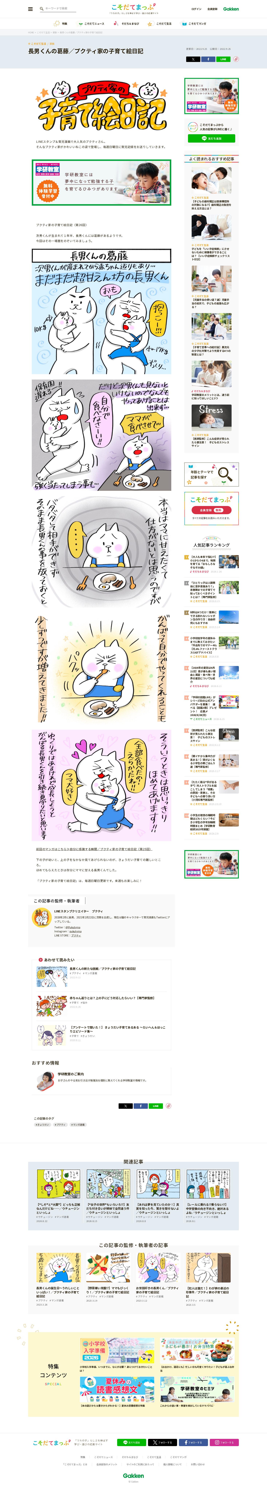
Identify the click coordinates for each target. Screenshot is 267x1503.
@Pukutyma (73, 927)
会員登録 (212, 9)
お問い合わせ (198, 1464)
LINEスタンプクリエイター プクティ (78, 911)
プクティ (76, 935)
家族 (52, 43)
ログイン (196, 9)
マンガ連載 (79, 1124)
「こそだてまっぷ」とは (74, 1464)
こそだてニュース (94, 23)
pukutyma (75, 931)
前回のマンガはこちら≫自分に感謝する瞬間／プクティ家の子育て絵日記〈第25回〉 (94, 849)
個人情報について (172, 1464)
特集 (64, 23)
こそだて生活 (163, 23)
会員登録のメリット (106, 1464)
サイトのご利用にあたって (140, 1464)
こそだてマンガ (197, 23)
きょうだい (43, 1124)
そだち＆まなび (130, 23)
